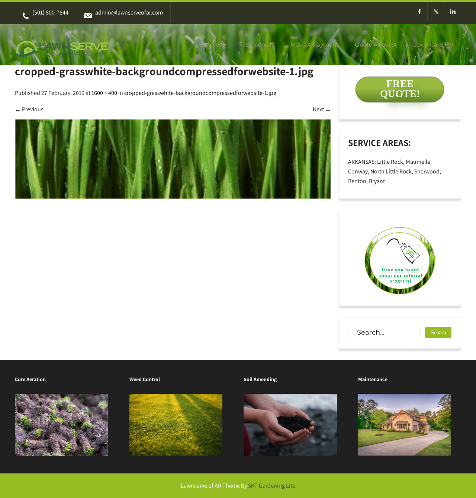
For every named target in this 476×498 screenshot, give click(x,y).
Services (210, 44)
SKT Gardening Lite (271, 485)
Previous (29, 109)
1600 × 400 (104, 93)
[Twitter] (436, 11)
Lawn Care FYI (433, 44)
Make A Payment (314, 44)
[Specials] (399, 257)
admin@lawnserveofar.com (129, 12)
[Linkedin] (452, 11)
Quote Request (376, 44)
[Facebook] (419, 11)
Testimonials (256, 44)
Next (322, 109)
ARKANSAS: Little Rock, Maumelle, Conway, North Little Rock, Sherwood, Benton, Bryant (394, 171)
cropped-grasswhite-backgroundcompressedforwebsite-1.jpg (200, 93)
